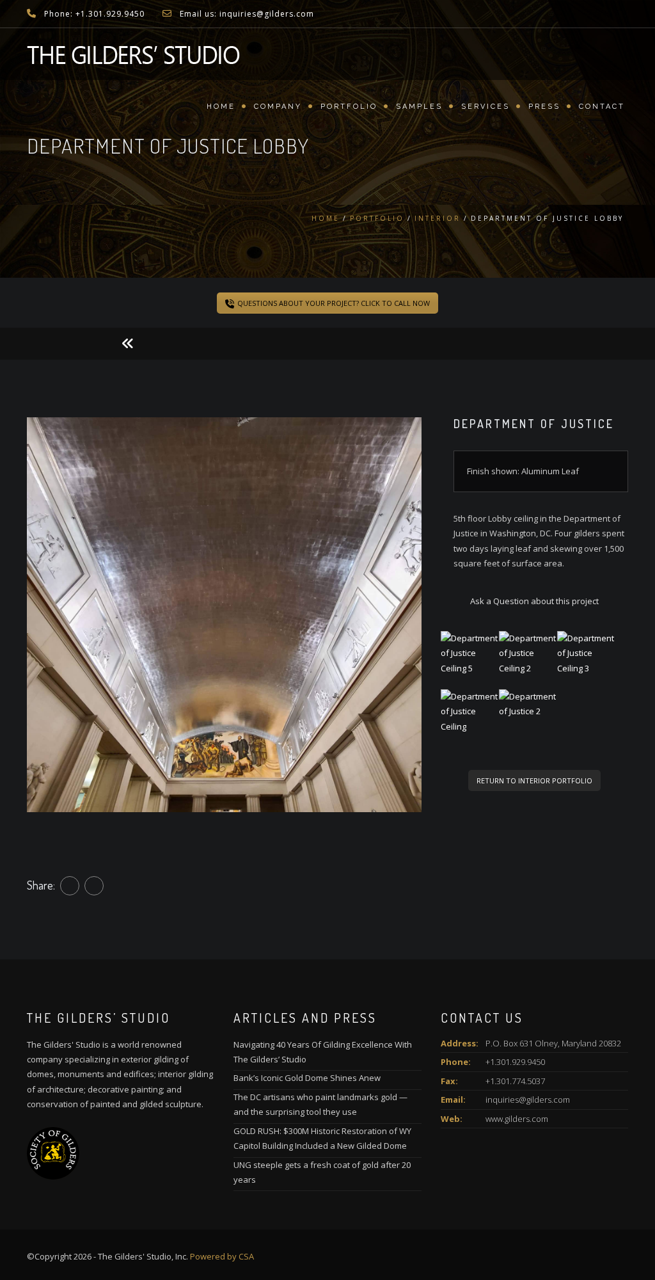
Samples (419, 106)
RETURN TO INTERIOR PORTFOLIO (534, 780)
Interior (437, 218)
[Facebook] (69, 885)
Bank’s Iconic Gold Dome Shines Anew (307, 1078)
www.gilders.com (516, 1118)
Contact (602, 106)
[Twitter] (94, 885)
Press (544, 106)
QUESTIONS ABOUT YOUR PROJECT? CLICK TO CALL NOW (333, 303)
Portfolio (348, 106)
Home (221, 106)
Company (278, 106)
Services (485, 106)
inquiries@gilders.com (527, 1099)
